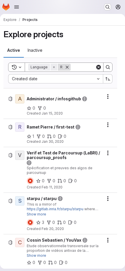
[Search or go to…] (107, 6)
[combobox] (55, 78)
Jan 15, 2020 (52, 113)
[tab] (13, 50)
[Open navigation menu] (16, 7)
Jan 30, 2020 (53, 141)
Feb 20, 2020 (53, 229)
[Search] (107, 67)
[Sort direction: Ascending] (107, 78)
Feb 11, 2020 (52, 187)
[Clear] (98, 67)
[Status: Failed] (30, 180)
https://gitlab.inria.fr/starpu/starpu (55, 209)
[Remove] (67, 67)
